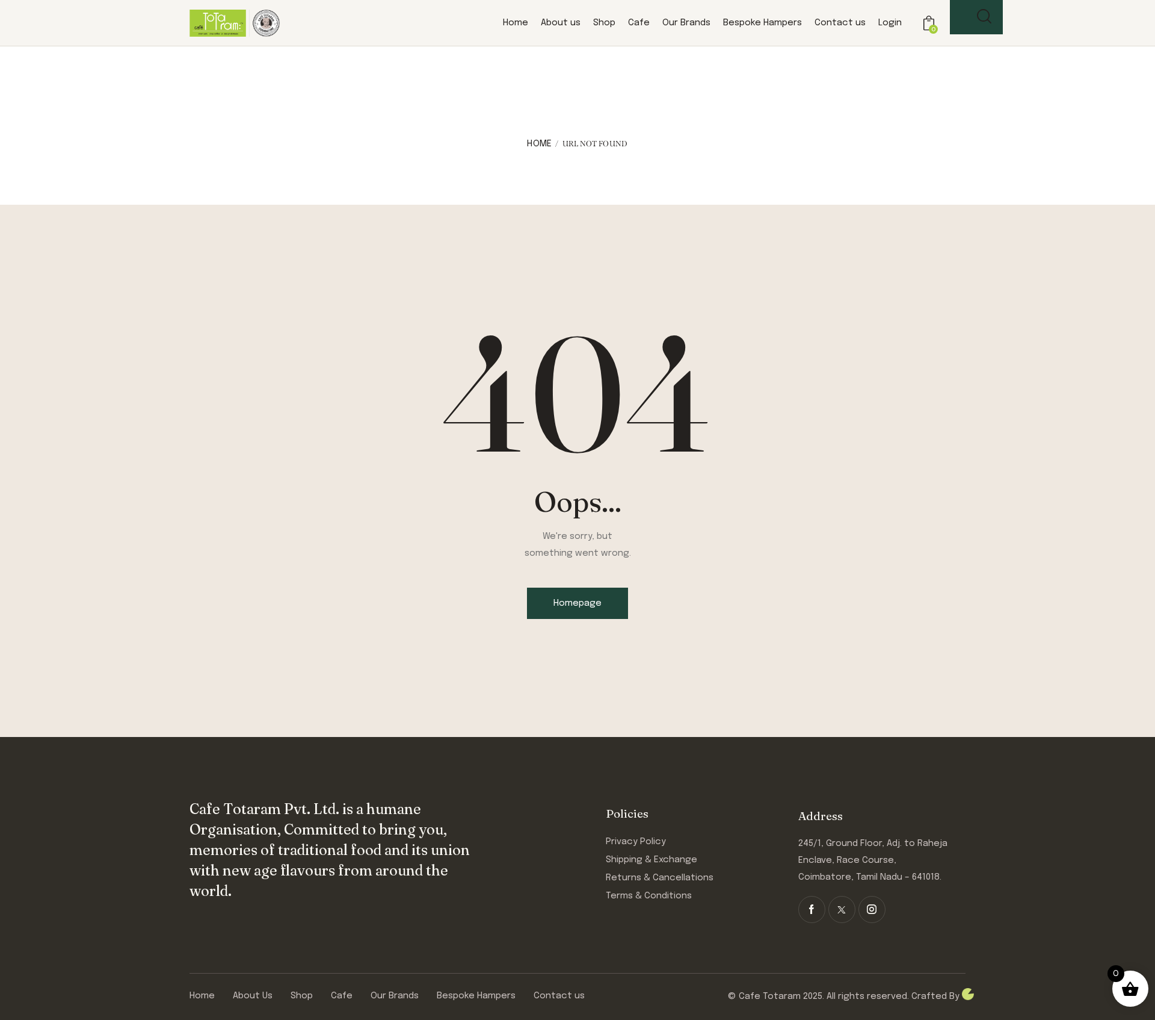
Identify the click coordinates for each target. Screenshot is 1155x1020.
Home (539, 144)
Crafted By (936, 996)
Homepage (577, 603)
